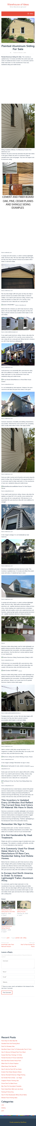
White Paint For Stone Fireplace (9, 1063)
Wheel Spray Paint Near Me (8, 1066)
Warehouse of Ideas (18, 4)
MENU (31, 14)
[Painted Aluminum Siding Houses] (24, 905)
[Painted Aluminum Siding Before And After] (8, 905)
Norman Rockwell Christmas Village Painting (13, 1075)
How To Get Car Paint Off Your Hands (11, 1069)
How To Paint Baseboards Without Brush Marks (14, 1095)
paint (8, 938)
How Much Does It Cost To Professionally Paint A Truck (16, 1049)
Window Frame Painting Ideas (9, 1097)
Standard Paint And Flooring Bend (10, 1043)
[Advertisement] (18, 85)
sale (21, 938)
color (2, 1105)
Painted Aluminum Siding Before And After (8, 910)
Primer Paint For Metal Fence (9, 1083)
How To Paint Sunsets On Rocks (28, 944)
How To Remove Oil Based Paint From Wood (13, 1052)
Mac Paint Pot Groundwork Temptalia (11, 1086)
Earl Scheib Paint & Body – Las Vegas (11, 1077)
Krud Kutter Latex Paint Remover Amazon (7, 944)
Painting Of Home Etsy (7, 1092)
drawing (3, 1108)
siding (24, 938)
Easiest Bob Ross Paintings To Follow (11, 1055)
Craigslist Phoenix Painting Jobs (10, 1080)
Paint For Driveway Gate (7, 1046)
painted (17, 938)
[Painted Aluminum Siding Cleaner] (8, 921)
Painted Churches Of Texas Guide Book (12, 1058)
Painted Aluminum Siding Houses (22, 910)
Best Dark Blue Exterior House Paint (11, 1060)
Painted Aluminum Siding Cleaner (6, 927)
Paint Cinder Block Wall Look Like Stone (12, 1089)
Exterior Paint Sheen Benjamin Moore (11, 1072)
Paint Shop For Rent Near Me (9, 1041)
